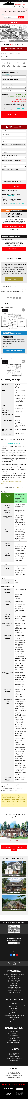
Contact (14, 964)
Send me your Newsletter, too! (12, 181)
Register (19, 7)
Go (18, 943)
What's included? (6, 74)
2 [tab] (13, 43)
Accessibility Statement (14, 1077)
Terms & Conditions (15, 13)
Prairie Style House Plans (14, 987)
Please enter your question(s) (10, 169)
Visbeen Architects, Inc (14, 1040)
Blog (14, 963)
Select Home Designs (14, 1035)
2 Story (14, 1019)
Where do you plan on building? (11, 160)
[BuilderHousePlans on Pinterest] (17, 955)
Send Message (14, 186)
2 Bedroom (14, 1003)
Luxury (14, 1012)
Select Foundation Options (10, 79)
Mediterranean (14, 985)
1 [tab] (10, 43)
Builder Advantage (14, 1055)
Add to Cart (14, 114)
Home (2, 53)
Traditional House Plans (14, 53)
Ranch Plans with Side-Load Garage (14, 1015)
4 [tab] (17, 43)
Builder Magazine (14, 1056)
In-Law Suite (14, 1008)
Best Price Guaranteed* (19, 102)
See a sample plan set (14, 443)
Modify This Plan (14, 279)
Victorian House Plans (14, 992)
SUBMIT (21, 17)
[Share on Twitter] (17, 298)
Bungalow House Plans (14, 976)
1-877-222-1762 (20, 109)
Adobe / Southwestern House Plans (14, 975)
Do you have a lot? (7, 150)
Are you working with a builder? (11, 155)
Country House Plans (14, 982)
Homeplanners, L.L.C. (14, 1033)
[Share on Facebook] (14, 298)
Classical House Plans (14, 978)
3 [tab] (15, 43)
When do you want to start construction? (13, 144)
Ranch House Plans (14, 989)
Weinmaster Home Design (14, 1042)
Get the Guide (14, 249)
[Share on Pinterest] (20, 298)
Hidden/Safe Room (14, 1007)
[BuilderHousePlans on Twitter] (14, 955)
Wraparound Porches (14, 1021)
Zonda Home (14, 1060)
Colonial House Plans (14, 980)
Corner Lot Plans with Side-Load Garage (14, 1005)
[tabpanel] (14, 33)
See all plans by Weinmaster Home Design (14, 848)
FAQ (19, 963)
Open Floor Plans (14, 1014)
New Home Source (14, 1053)
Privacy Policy (21, 203)
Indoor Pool (14, 1010)
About (23, 963)
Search (5, 963)
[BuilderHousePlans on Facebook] (10, 955)
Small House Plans (14, 1017)
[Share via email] (8, 298)
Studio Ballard (14, 1039)
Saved (15, 7)
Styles (10, 963)
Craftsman (14, 983)
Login (23, 7)
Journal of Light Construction (14, 1058)
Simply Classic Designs (14, 1037)
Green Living (14, 1032)
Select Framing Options (9, 85)
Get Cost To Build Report (14, 226)
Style (6, 53)
